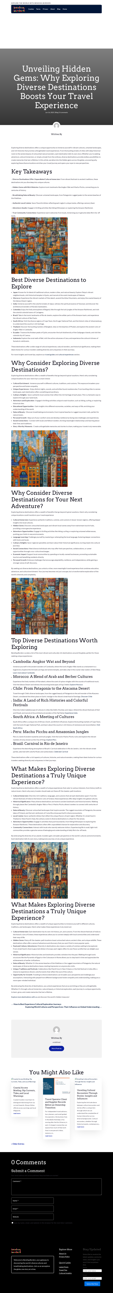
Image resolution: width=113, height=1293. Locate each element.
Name (85, 1267)
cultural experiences (66, 354)
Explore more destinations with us (24, 997)
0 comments (63, 112)
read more (16, 1113)
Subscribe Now (92, 1284)
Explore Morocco (76, 684)
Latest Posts (63, 1267)
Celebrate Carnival (61, 752)
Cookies (31, 9)
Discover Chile (86, 696)
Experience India (71, 713)
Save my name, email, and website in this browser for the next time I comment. (43, 1223)
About (52, 9)
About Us (62, 1253)
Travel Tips (63, 1270)
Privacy (45, 9)
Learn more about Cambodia (24, 673)
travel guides (50, 354)
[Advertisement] (56, 32)
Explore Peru (51, 740)
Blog (58, 9)
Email (85, 1275)
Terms (38, 9)
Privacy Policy (64, 1256)
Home (65, 9)
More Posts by (56, 1048)
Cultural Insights (65, 1273)
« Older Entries (17, 1144)
